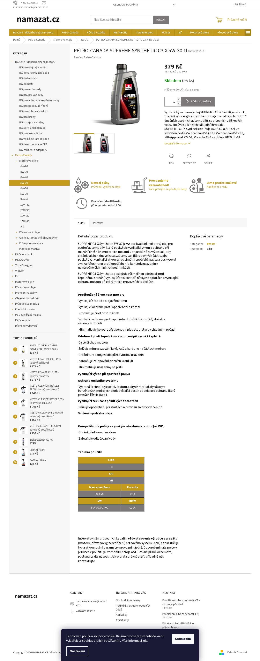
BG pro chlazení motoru (33, 111)
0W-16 (24, 166)
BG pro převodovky (31, 95)
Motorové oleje (28, 161)
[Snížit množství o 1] (179, 104)
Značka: (87, 57)
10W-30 (24, 216)
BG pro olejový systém (33, 67)
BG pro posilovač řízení (33, 106)
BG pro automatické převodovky (39, 100)
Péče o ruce (22, 320)
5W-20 (24, 194)
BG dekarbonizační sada (34, 73)
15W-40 (24, 221)
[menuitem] (33, 32)
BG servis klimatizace (32, 128)
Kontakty (121, 615)
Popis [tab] (81, 223)
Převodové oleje (29, 232)
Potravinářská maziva (28, 315)
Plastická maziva (29, 249)
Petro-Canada (23, 155)
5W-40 (24, 199)
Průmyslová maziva (31, 243)
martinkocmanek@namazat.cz (91, 603)
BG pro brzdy (27, 117)
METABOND (22, 260)
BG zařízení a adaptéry (33, 150)
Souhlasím (183, 639)
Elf (16, 276)
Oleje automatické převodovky (38, 238)
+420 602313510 (85, 611)
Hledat (161, 20)
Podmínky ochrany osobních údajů (133, 608)
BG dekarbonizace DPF (33, 144)
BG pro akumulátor (30, 133)
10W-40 (24, 205)
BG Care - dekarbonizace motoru (35, 62)
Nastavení (77, 651)
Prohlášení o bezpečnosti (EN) (180, 614)
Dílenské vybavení (26, 326)
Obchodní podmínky (125, 5)
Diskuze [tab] (98, 223)
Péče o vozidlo (24, 254)
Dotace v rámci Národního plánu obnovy (178, 625)
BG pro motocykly (30, 89)
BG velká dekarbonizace (34, 139)
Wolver (19, 271)
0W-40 (24, 177)
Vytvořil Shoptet (237, 653)
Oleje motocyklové (27, 298)
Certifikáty (122, 620)
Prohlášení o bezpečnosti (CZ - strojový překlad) (181, 602)
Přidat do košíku (201, 102)
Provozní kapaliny (26, 293)
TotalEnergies (23, 265)
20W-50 (24, 210)
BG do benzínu (28, 78)
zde (144, 640)
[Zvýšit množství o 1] (179, 99)
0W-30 (24, 188)
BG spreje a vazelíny (31, 122)
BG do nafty (26, 84)
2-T (22, 227)
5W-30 (24, 183)
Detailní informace (175, 144)
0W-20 (24, 172)
